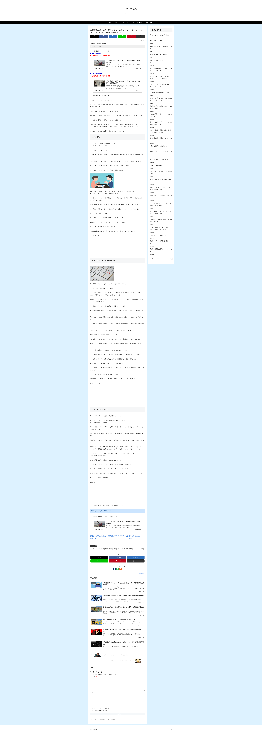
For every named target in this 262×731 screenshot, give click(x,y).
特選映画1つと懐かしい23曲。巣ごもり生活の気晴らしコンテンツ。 (161, 188)
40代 (115, 548)
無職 (99, 548)
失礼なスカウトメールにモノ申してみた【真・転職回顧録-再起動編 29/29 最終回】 (134, 537)
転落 (135, 548)
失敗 (92, 550)
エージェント (94, 548)
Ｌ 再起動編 (94, 545)
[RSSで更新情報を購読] (120, 569)
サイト (92, 703)
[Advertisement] (117, 246)
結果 (111, 548)
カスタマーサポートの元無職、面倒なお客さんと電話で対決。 (161, 85)
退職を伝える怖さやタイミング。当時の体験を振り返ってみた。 (161, 123)
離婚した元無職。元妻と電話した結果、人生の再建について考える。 (161, 131)
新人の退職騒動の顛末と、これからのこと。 (161, 139)
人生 (138, 548)
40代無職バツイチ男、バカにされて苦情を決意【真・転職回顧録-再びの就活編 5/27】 (98, 537)
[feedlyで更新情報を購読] (117, 569)
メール (92, 697)
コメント (93, 676)
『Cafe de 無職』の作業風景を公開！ (160, 92)
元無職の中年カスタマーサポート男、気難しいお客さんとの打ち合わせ (161, 77)
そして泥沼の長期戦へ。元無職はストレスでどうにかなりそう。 (161, 69)
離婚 (107, 548)
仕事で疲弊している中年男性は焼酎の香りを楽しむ (161, 172)
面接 (103, 548)
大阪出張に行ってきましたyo (158, 235)
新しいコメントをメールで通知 (100, 708)
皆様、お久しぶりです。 (156, 41)
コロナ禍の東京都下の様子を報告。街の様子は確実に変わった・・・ (161, 204)
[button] (140, 36)
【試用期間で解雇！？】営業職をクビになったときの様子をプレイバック (161, 228)
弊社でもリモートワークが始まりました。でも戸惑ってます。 (160, 212)
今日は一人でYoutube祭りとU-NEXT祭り (160, 180)
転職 (142, 548)
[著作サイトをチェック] (114, 569)
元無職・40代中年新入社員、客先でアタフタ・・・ (161, 242)
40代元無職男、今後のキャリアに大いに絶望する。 (161, 115)
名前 (91, 692)
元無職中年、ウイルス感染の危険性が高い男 (161, 196)
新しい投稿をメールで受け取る (100, 710)
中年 (131, 548)
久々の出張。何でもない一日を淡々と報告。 (161, 47)
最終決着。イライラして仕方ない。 (159, 54)
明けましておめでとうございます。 (159, 35)
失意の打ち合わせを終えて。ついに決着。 (160, 61)
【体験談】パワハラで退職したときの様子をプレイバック (161, 220)
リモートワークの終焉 (156, 165)
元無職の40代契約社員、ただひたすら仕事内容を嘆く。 (161, 107)
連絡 (119, 548)
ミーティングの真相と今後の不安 (159, 159)
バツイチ (123, 548)
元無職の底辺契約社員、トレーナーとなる (161, 250)
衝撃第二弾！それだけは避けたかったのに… (161, 153)
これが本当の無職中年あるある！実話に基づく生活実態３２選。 (161, 99)
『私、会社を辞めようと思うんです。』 (161, 146)
